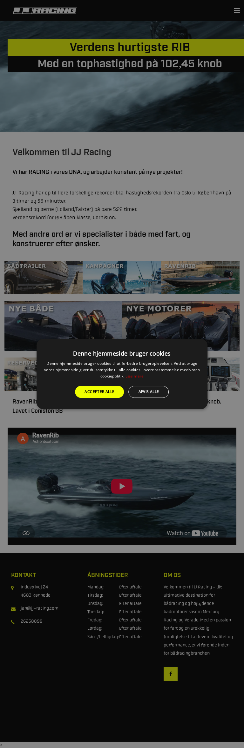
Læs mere (134, 376)
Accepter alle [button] (99, 391)
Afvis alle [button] (149, 391)
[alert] (122, 374)
